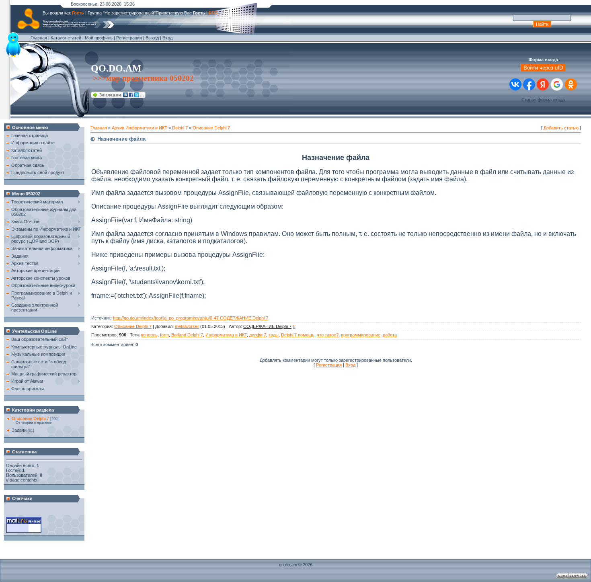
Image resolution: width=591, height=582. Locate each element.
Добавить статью (561, 127)
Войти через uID (543, 68)
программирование (360, 334)
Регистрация (129, 37)
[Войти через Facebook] (529, 84)
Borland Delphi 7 (187, 334)
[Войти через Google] (556, 84)
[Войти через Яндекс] (543, 84)
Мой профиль (99, 37)
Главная (39, 37)
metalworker (187, 326)
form (164, 334)
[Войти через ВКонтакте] (515, 84)
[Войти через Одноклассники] (571, 84)
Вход (167, 37)
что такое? (328, 334)
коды (274, 334)
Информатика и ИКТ (226, 334)
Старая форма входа (543, 99)
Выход (152, 37)
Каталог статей (66, 37)
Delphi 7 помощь (297, 334)
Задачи (19, 430)
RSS (213, 12)
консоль (149, 334)
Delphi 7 (180, 127)
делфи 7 (257, 334)
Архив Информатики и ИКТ (139, 127)
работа (390, 334)
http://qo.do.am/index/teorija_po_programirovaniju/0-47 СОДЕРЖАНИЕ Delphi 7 (190, 318)
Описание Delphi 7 (30, 418)
